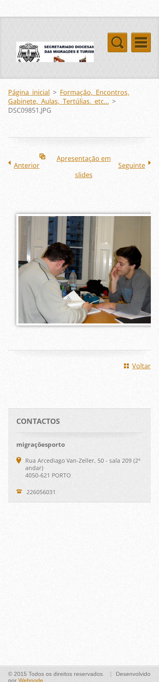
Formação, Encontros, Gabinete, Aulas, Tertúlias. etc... (68, 97)
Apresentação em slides (84, 160)
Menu (141, 42)
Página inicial (29, 92)
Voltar (141, 365)
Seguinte (131, 165)
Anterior (27, 165)
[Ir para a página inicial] (51, 59)
